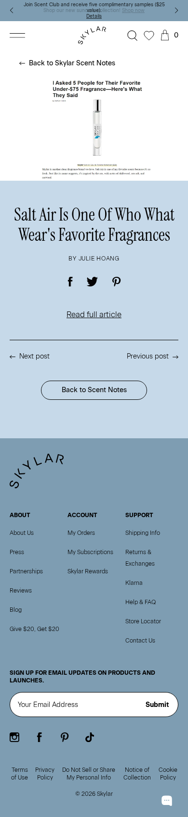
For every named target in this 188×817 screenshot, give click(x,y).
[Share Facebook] (70, 281)
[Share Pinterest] (116, 281)
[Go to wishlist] (149, 35)
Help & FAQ (140, 602)
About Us (22, 533)
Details (94, 16)
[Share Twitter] (92, 281)
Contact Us (140, 640)
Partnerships (26, 571)
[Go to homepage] (94, 35)
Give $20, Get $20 (34, 629)
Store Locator (143, 621)
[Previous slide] (11, 10)
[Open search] (132, 35)
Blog (16, 610)
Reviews (21, 590)
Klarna (134, 583)
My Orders (81, 533)
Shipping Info (142, 533)
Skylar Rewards (87, 571)
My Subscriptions (90, 552)
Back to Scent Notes (94, 390)
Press (17, 552)
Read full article (94, 314)
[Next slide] (176, 10)
